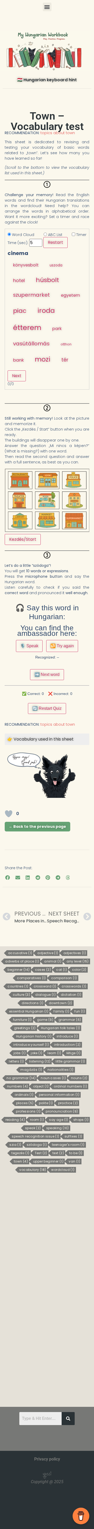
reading (15, 1119)
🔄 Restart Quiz (47, 708)
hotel (19, 280)
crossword (45, 986)
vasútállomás (31, 343)
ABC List (54, 235)
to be (76, 1153)
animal (52, 961)
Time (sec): (18, 242)
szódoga (37, 1144)
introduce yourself (31, 1044)
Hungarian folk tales (60, 1028)
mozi (42, 359)
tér (64, 359)
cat (61, 969)
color (79, 969)
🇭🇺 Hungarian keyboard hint (47, 80)
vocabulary (32, 1169)
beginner (19, 969)
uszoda (56, 265)
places (25, 1103)
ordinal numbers (70, 1086)
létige (73, 1053)
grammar (69, 1019)
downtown (60, 1003)
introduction (67, 1044)
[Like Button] (9, 814)
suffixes (73, 1136)
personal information (59, 1094)
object (41, 1086)
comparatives (31, 978)
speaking (57, 1128)
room (37, 1119)
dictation (71, 994)
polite (46, 1103)
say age (58, 1119)
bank (18, 360)
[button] (47, 7)
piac (19, 311)
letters (16, 1061)
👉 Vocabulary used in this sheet (40, 739)
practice (68, 1103)
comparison (64, 978)
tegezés (20, 1153)
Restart (55, 242)
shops (81, 1119)
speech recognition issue (35, 1136)
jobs (20, 1053)
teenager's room (68, 1144)
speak (33, 1128)
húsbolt (47, 280)
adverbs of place (22, 961)
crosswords (74, 986)
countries (18, 986)
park (57, 329)
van (74, 1161)
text (58, 1153)
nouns (79, 1078)
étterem (27, 327)
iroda (46, 310)
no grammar (21, 1078)
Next (16, 376)
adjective (47, 953)
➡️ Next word (47, 674)
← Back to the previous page (37, 826)
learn (54, 1053)
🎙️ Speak (29, 646)
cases (43, 969)
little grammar (70, 1061)
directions (33, 1003)
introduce (67, 1036)
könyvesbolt (26, 265)
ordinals (24, 1094)
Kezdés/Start (22, 539)
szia (15, 1144)
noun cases (53, 1078)
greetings (25, 1028)
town (21, 1161)
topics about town (57, 132)
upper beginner (48, 1161)
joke (36, 1053)
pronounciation (62, 1111)
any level (78, 961)
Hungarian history (33, 1036)
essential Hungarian (28, 1011)
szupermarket (31, 295)
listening (40, 1061)
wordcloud (62, 1169)
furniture (22, 1019)
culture (21, 994)
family (61, 1011)
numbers (17, 1086)
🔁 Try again (62, 646)
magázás (31, 1069)
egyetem (70, 295)
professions (28, 1111)
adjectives (74, 953)
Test (41, 1153)
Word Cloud (22, 235)
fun (79, 1011)
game (45, 1019)
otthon (66, 344)
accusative (20, 953)
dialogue (45, 994)
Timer (80, 235)
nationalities (61, 1069)
